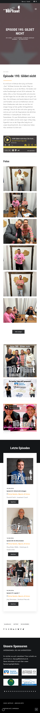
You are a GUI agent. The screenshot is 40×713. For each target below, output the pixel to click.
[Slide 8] (19, 691)
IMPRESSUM (15, 708)
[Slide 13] (29, 691)
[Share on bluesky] (18, 629)
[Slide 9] (21, 691)
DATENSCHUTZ (7, 708)
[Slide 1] (5, 691)
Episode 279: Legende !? (13, 593)
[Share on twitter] (6, 629)
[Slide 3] (9, 691)
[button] (34, 1)
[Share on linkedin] (13, 629)
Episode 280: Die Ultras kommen (15, 541)
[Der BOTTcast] (11, 9)
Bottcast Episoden (12, 494)
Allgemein (26, 38)
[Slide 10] (23, 691)
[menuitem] (23, 1)
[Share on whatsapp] (16, 629)
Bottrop (16, 624)
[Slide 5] (13, 691)
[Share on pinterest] (11, 629)
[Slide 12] (27, 691)
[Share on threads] (9, 629)
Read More (13, 502)
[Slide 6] (15, 691)
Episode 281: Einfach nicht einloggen (16, 491)
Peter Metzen (24, 39)
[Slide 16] (35, 691)
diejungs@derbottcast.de (20, 659)
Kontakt (28, 1)
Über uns (24, 1)
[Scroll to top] (36, 709)
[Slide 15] (33, 691)
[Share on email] (23, 629)
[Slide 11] (25, 691)
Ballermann (7, 624)
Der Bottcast (6, 432)
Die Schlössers (12, 432)
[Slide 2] (7, 691)
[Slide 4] (11, 691)
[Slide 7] (17, 691)
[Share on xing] (21, 629)
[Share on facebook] (4, 629)
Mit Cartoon (18, 38)
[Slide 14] (31, 691)
